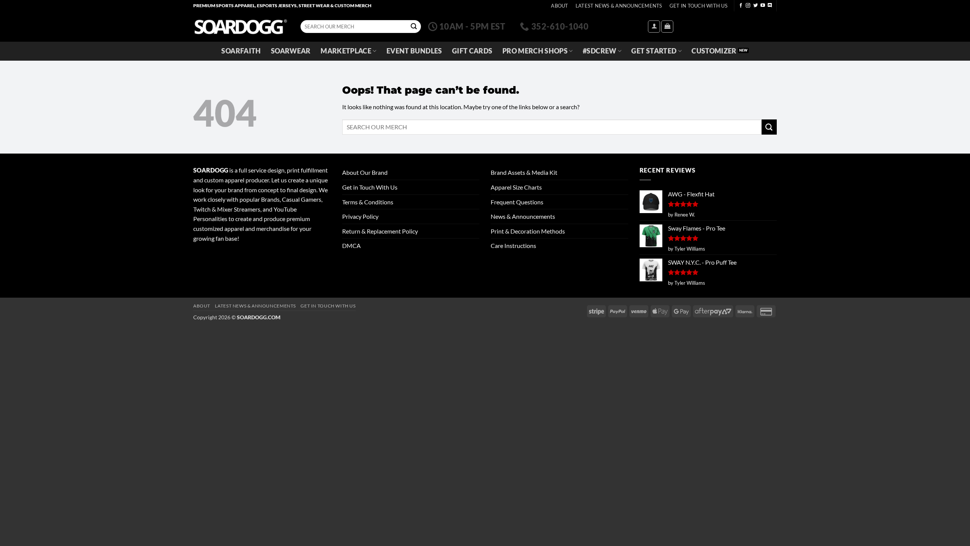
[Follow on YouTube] (762, 5)
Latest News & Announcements (619, 6)
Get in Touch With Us (369, 187)
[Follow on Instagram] (748, 5)
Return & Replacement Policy (380, 231)
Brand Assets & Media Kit (524, 172)
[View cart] (667, 26)
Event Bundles (414, 51)
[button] (654, 26)
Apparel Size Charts (516, 187)
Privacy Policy (360, 216)
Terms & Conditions (367, 202)
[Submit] (413, 26)
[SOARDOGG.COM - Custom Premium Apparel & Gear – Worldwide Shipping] (240, 26)
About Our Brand (365, 172)
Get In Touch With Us (699, 6)
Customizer (714, 51)
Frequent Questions (517, 202)
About (559, 6)
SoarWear (291, 51)
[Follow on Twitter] (755, 5)
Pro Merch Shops (535, 51)
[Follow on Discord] (770, 5)
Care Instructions (513, 245)
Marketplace (346, 51)
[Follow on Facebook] (740, 5)
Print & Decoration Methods (528, 231)
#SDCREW (599, 51)
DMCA (351, 245)
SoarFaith (241, 51)
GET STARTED (653, 51)
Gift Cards (472, 51)
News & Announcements (523, 216)
